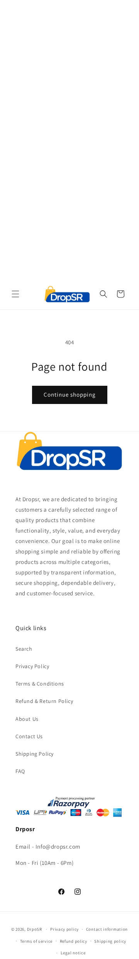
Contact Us (29, 736)
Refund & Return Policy (44, 701)
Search (23, 648)
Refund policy (73, 941)
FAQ (20, 771)
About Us (27, 718)
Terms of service (36, 941)
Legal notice (73, 953)
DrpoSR (34, 929)
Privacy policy (64, 929)
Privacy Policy (32, 666)
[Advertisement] (69, 69)
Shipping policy (110, 941)
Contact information (107, 929)
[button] (15, 293)
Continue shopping (70, 394)
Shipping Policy (34, 753)
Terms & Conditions (39, 683)
